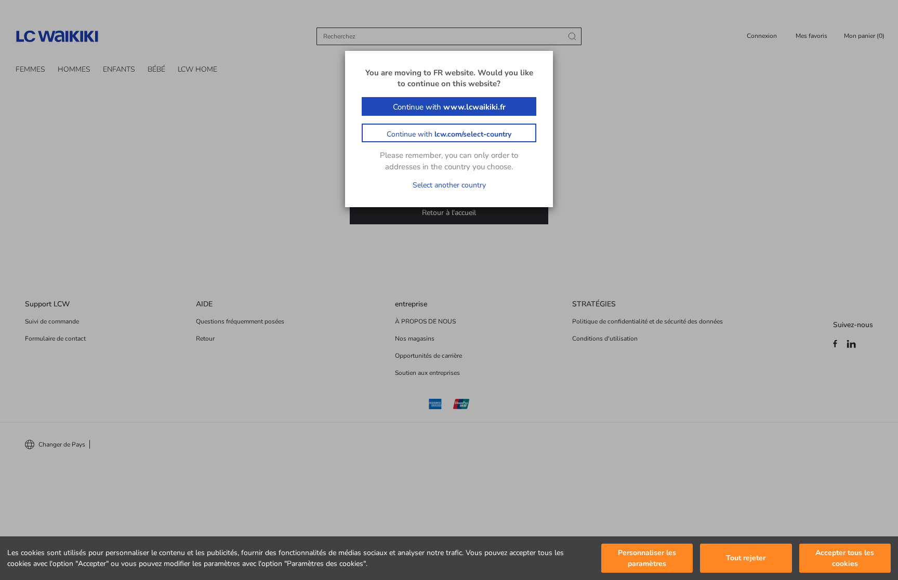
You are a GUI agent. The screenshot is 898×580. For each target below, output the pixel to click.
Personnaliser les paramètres (647, 558)
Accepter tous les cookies (844, 558)
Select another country (449, 185)
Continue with (449, 107)
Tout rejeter (745, 558)
